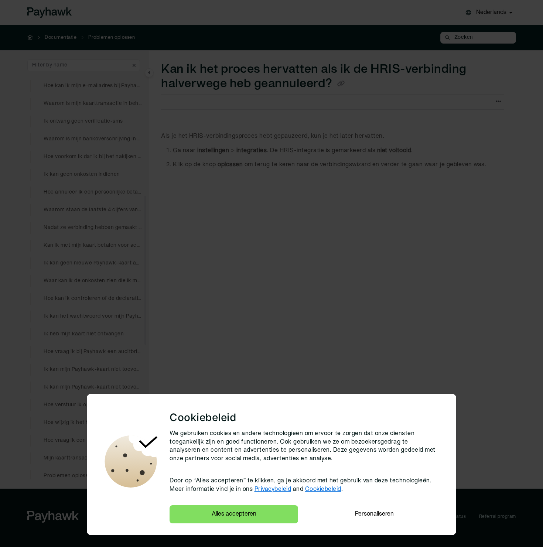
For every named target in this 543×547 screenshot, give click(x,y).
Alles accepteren (234, 514)
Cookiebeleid (323, 489)
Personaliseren (374, 514)
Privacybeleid (273, 489)
